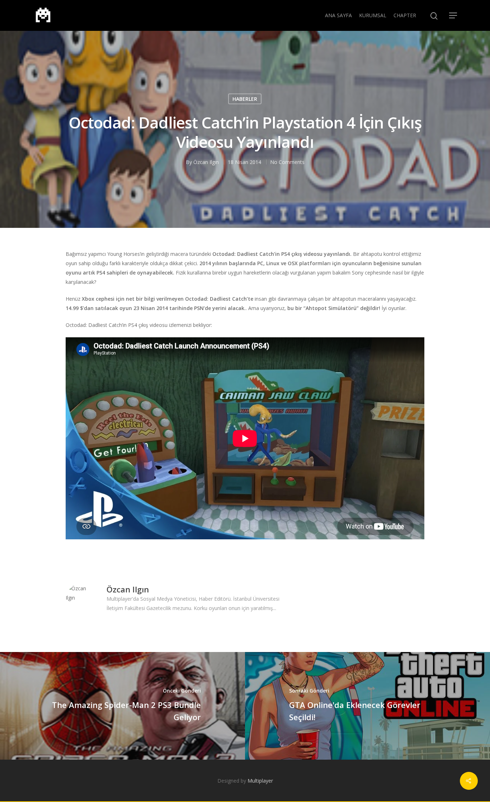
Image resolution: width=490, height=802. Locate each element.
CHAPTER (405, 15)
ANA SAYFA (338, 15)
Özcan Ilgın (206, 161)
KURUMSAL (372, 15)
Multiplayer (260, 780)
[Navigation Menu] (453, 15)
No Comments (287, 161)
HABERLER (244, 98)
